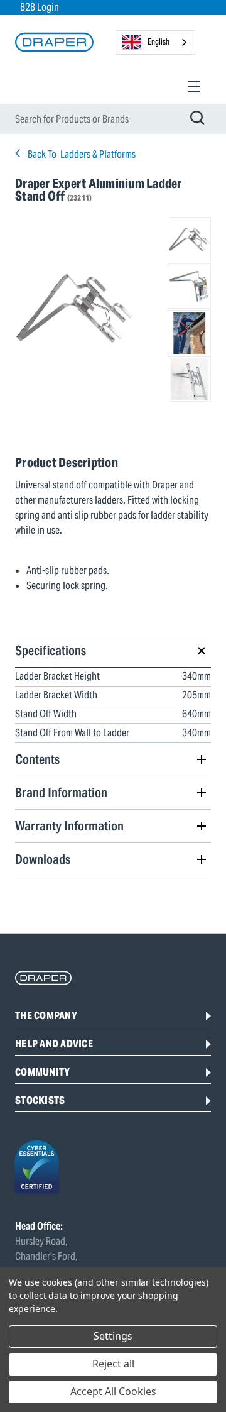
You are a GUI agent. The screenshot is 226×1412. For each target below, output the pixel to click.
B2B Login (39, 7)
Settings (113, 1336)
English (159, 41)
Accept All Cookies (113, 1391)
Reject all (113, 1364)
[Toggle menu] (193, 86)
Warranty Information (69, 825)
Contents (37, 759)
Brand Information (61, 792)
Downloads (42, 859)
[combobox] (155, 42)
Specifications (50, 650)
